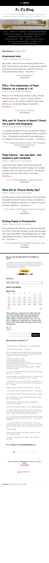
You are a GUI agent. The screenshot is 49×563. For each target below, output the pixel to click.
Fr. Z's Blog (24, 9)
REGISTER (23, 32)
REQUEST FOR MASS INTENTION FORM (24, 43)
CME (38, 243)
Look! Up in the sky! (16, 243)
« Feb (8, 309)
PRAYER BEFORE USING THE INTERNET (20, 36)
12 (19, 300)
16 (40, 300)
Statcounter (24, 461)
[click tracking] (24, 465)
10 (9, 300)
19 (19, 302)
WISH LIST (38, 36)
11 (14, 300)
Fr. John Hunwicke (35, 346)
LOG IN (5, 32)
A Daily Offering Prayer (11, 39)
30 (40, 304)
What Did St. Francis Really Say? (21, 190)
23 (40, 302)
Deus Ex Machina (37, 407)
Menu (26, 2)
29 (35, 304)
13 (24, 300)
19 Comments (24, 147)
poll (33, 110)
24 (9, 304)
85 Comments (24, 77)
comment (13, 429)
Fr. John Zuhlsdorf (25, 59)
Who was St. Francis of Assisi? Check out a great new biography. (24, 122)
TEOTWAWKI (27, 243)
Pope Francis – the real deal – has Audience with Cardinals (21, 156)
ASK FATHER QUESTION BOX (37, 32)
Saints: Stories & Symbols (23, 143)
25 (14, 304)
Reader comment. (15, 434)
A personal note (11, 56)
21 (30, 302)
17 (9, 302)
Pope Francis (38, 180)
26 (19, 304)
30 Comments (24, 213)
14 (30, 300)
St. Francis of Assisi (29, 145)
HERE (38, 367)
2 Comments (24, 247)
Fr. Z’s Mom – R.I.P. (36, 41)
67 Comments (24, 182)
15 (35, 300)
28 (30, 304)
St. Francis (33, 209)
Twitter (19, 403)
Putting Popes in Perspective (19, 221)
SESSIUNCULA (27, 75)
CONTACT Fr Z (13, 32)
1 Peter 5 (10, 419)
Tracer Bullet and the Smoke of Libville (18, 41)
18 (14, 302)
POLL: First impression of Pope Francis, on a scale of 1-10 (20, 87)
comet (43, 243)
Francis (23, 110)
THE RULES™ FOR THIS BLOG (13, 34)
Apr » (41, 309)
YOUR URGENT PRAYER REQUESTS (34, 34)
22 (35, 302)
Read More (31, 71)
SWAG (21, 39)
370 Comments (25, 112)
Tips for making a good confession (34, 39)
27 (24, 304)
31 (9, 307)
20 (24, 302)
